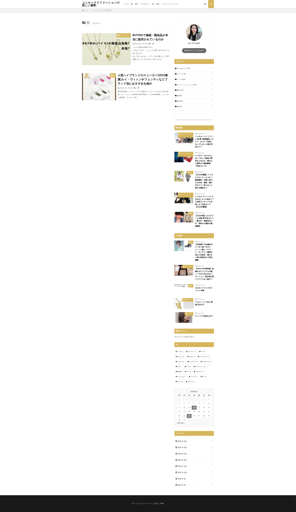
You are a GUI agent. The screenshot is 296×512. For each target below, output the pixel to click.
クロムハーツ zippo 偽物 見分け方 (204, 303)
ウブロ (188, 366)
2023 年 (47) (182, 460)
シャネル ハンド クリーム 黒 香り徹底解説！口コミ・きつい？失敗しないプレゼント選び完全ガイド (204, 142)
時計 (136, 4)
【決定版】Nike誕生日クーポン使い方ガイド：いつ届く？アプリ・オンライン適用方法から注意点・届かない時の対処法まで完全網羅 (204, 252)
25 (189, 416)
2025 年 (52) (182, 447)
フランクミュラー (201, 366)
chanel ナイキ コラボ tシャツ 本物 (204, 289)
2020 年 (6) (181, 479)
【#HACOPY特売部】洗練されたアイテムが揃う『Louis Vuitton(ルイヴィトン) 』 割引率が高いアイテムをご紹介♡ (204, 274)
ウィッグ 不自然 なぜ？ (204, 316)
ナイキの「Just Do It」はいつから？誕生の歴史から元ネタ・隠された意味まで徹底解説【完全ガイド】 (204, 161)
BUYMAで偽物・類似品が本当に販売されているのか (150, 37)
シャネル (180, 351)
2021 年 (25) (182, 472)
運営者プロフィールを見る (194, 50)
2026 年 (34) (182, 441)
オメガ (204, 376)
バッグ (126, 4)
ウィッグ (181, 74)
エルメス (192, 356)
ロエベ (179, 366)
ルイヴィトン (192, 351)
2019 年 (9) (181, 485)
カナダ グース (206, 361)
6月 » (183, 423)
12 (194, 407)
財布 (158, 4)
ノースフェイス (204, 356)
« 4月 (178, 423)
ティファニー (181, 376)
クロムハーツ (200, 371)
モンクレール (193, 361)
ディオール (180, 361)
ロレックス (180, 356)
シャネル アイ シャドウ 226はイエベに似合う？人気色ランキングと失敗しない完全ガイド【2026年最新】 (204, 202)
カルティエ (191, 381)
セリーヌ (180, 381)
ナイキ (203, 351)
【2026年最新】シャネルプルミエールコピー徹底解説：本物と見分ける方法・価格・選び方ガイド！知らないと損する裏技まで (204, 181)
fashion (179, 371)
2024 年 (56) (182, 454)
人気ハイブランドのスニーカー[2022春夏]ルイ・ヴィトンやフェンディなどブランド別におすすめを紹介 (143, 79)
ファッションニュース (170, 4)
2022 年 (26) (182, 466)
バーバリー (194, 376)
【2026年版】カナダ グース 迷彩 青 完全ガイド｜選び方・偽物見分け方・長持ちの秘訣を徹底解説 (204, 221)
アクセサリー (145, 4)
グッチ (189, 371)
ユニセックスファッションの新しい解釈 (101, 4)
